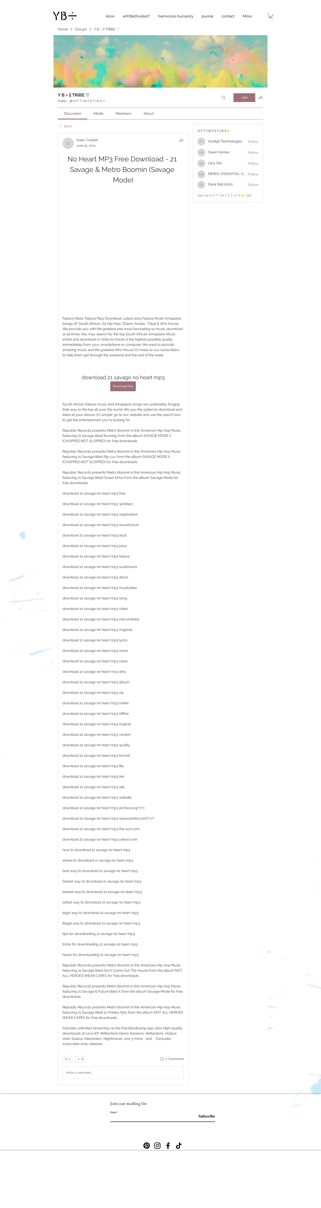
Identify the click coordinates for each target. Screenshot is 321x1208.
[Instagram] (157, 1047)
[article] (123, 560)
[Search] (223, 97)
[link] (72, 113)
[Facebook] (168, 1047)
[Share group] (260, 97)
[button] (299, 8)
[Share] (181, 140)
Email (113, 1014)
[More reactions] (80, 961)
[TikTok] (178, 1047)
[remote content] (123, 201)
